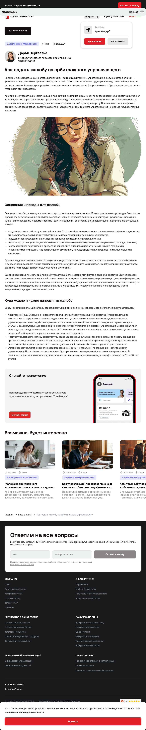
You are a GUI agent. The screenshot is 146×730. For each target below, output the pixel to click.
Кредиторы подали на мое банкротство (94, 670)
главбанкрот (22, 16)
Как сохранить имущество (17, 622)
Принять (73, 721)
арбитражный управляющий (52, 274)
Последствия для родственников (91, 593)
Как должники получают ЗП (18, 665)
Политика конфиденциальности (20, 701)
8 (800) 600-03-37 (114, 16)
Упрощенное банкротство (88, 598)
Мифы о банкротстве (86, 589)
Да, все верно (94, 41)
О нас (7, 584)
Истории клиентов (13, 593)
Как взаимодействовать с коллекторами (95, 661)
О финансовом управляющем (19, 661)
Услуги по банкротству (15, 589)
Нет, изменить (118, 41)
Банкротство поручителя (87, 636)
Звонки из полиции (85, 665)
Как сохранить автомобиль (17, 641)
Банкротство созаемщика (88, 645)
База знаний (20, 30)
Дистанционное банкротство (89, 641)
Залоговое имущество (15, 632)
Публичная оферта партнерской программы (59, 701)
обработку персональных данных (62, 562)
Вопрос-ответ (11, 603)
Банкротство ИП (83, 632)
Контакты (9, 607)
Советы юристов (12, 598)
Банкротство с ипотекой (87, 627)
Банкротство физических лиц (90, 622)
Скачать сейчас (19, 414)
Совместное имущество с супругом (22, 636)
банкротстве (40, 77)
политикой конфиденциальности (25, 712)
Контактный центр (13, 689)
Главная (9, 514)
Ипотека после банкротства (18, 627)
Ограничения (82, 584)
